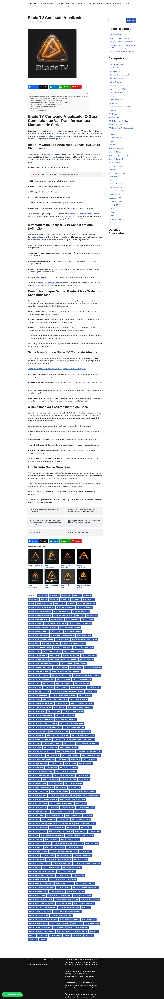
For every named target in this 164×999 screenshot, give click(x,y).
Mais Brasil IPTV (114, 162)
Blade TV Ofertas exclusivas (38, 791)
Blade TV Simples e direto (64, 883)
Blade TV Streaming (63, 887)
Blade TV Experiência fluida (65, 715)
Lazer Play (112, 145)
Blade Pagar (54, 599)
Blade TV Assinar (87, 619)
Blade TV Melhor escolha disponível (41, 771)
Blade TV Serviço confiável (38, 879)
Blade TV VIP (94, 931)
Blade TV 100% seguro (44, 603)
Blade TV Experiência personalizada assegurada (45, 727)
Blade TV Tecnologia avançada (84, 903)
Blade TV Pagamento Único (85, 807)
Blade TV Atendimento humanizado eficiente (43, 627)
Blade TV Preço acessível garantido (60, 831)
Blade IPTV (87, 595)
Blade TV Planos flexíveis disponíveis (60, 823)
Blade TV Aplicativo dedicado (38, 619)
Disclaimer (38, 960)
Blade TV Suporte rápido (37, 895)
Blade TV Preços (80, 831)
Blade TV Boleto (34, 643)
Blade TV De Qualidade (82, 683)
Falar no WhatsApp (14, 994)
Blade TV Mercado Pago (68, 779)
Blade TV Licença (70, 763)
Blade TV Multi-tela (55, 783)
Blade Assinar (42, 595)
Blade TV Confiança (60, 667)
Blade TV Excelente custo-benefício (80, 707)
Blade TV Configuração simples (39, 671)
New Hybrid (112, 169)
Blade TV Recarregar (64, 855)
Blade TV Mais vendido (36, 767)
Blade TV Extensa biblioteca (58, 731)
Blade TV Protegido (92, 843)
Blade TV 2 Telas (59, 603)
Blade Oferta (33, 599)
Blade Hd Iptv (66, 595)
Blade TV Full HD (69, 743)
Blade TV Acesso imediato (65, 607)
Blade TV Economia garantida (38, 695)
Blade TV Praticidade (57, 827)
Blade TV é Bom (91, 691)
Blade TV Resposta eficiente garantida (87, 863)
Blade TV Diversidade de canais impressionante (67, 691)
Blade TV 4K (71, 603)
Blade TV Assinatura (35, 623)
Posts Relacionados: (41, 110)
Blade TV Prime (33, 835)
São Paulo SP (113, 205)
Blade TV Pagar (80, 811)
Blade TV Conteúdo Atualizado (50, 136)
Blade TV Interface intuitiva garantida (41, 759)
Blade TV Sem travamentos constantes (41, 875)
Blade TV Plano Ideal (48, 819)
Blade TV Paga (53, 807)
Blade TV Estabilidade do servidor (40, 707)
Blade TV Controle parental (82, 679)
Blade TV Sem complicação (51, 867)
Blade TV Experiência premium (74, 727)
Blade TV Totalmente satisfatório (40, 911)
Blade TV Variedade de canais (78, 927)
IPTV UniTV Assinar (115, 138)
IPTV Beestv (112, 114)
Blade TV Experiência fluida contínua (41, 719)
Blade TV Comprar (67, 663)
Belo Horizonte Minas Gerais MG (119, 75)
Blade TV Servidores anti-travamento (41, 883)
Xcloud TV (112, 223)
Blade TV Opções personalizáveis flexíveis (43, 799)
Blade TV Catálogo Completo (73, 651)
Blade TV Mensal (34, 779)
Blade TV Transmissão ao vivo (38, 915)
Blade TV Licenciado (85, 763)
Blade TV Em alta (34, 699)
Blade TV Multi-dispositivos (37, 783)
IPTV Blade (67, 935)
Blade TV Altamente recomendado (40, 615)
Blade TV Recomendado (36, 859)
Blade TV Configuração (93, 667)
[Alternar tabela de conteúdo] (85, 93)
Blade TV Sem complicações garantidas (42, 871)
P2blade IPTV (33, 939)
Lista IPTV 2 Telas (114, 152)
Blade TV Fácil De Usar (36, 735)
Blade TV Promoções (51, 839)
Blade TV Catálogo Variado (38, 655)
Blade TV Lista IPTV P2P (117, 78)
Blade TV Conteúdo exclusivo (61, 675)
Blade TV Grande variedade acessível (41, 751)
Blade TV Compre (80, 663)
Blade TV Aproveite (72, 619)
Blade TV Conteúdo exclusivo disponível (87, 675)
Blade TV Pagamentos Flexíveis (39, 811)
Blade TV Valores (60, 927)
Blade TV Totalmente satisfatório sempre (67, 911)
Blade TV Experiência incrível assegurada (43, 723)
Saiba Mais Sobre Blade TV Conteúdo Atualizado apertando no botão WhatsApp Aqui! (57, 369)
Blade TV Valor (77, 923)
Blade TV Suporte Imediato (75, 891)
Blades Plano (42, 935)
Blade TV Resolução (80, 859)
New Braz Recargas (115, 166)
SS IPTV (111, 208)
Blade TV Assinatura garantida (55, 623)
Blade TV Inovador (53, 755)
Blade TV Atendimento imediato (70, 627)
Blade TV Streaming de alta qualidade (85, 887)
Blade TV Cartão (34, 651)
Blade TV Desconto (35, 687)
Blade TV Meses (84, 779)
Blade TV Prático (72, 827)
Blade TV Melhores (83, 775)
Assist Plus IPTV (114, 71)
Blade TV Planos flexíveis (37, 823)
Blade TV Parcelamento (36, 815)
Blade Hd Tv (77, 595)
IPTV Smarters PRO (79, 3)
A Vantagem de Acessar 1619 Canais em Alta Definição (48, 100)
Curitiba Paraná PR (115, 100)
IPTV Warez (112, 141)
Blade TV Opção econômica (59, 791)
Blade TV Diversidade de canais (39, 691)
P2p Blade (43, 939)
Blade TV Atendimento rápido (38, 631)
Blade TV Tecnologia (64, 903)
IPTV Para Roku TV (115, 124)
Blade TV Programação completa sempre (79, 835)
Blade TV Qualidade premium (38, 851)
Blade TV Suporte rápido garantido (59, 895)
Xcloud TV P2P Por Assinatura (118, 38)
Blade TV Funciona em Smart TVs (87, 743)
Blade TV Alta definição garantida (40, 611)
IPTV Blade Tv (77, 935)
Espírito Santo (113, 103)
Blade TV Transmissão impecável (61, 915)
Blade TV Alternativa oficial (63, 615)
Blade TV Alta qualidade (62, 611)
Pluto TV (111, 180)
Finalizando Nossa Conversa (41, 108)
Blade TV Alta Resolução (81, 611)
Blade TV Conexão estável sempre (40, 667)
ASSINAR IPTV (113, 68)
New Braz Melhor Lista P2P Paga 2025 (121, 51)
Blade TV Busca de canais (50, 643)
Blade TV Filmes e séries (62, 739)
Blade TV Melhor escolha (68, 767)
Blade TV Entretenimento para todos (55, 699)
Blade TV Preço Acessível (37, 831)
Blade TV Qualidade (35, 847)
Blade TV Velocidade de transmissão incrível (72, 931)
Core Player (112, 96)
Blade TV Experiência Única (38, 731)
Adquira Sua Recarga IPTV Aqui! (99, 3)
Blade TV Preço (86, 827)
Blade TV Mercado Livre (50, 779)
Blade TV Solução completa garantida (41, 887)
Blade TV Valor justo (92, 923)
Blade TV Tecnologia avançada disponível (42, 907)
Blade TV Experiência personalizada (72, 723)
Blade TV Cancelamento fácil (83, 647)
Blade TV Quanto (85, 851)
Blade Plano (65, 599)
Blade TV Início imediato (36, 755)
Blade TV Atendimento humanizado (80, 623)
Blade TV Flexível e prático (52, 743)
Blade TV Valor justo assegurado (40, 927)
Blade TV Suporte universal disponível (41, 903)
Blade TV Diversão (94, 687)
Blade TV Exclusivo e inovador (73, 711)
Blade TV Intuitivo (63, 759)
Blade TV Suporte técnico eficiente (66, 899)
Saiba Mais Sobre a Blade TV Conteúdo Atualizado (47, 104)
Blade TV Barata (34, 639)
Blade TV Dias (48, 687)
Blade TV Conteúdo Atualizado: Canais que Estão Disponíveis (50, 98)
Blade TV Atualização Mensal (38, 635)
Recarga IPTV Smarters (116, 184)
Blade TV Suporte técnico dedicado (40, 899)
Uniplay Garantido (114, 35)
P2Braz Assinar (113, 177)
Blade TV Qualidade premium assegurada (63, 851)
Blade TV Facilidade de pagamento (40, 739)
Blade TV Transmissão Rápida (69, 919)
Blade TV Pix (88, 815)
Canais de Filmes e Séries (117, 89)
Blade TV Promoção (35, 839)
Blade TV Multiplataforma (73, 783)
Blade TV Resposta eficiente (62, 863)
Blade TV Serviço (78, 875)
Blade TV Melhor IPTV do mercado (40, 775)
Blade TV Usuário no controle (60, 923)
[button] (121, 3)
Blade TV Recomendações (82, 855)
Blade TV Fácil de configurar (80, 731)
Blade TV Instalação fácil (70, 755)
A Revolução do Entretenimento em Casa (44, 106)
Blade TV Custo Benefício (64, 683)
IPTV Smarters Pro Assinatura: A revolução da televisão (58, 174)
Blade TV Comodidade (89, 655)
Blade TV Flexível (34, 743)
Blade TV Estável (59, 707)
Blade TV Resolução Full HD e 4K (39, 863)
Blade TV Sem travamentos (66, 871)
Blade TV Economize (85, 695)
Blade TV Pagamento (67, 807)
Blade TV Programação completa (52, 835)
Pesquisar (111, 17)
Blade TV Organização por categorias (72, 799)
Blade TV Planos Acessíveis (81, 819)
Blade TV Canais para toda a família (73, 643)
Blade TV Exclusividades (37, 711)
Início (68, 3)
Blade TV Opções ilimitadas (37, 795)
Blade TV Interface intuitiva (91, 755)
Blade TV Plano (34, 819)
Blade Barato (54, 595)
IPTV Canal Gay (113, 117)
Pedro (32, 22)
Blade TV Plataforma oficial (38, 827)
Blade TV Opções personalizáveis (88, 795)
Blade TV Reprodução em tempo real (59, 859)
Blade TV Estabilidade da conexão (82, 703)
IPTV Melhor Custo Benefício (118, 121)
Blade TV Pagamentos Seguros (62, 811)
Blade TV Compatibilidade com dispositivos (63, 659)
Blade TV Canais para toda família (40, 647)
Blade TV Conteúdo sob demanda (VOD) (41, 679)
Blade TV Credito (34, 683)
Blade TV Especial (62, 703)
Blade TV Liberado (56, 763)
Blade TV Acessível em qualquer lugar (41, 607)
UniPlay (111, 212)
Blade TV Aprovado (57, 619)
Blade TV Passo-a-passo (55, 815)
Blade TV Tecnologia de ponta (69, 907)
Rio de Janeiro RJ (114, 198)
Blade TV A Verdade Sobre (86, 603)
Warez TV (111, 216)
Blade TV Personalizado (73, 815)
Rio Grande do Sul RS (116, 201)
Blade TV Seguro (34, 867)
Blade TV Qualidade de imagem (54, 847)
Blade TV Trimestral (89, 919)
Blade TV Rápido (34, 855)
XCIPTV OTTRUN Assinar (117, 219)
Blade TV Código (55, 655)
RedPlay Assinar (114, 194)
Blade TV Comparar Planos (38, 659)
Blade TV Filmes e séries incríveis (83, 739)
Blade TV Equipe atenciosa (78, 699)
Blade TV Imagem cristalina (65, 751)
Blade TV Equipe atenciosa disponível (41, 703)
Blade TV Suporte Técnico (82, 895)
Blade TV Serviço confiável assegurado (63, 879)
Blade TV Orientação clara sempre (61, 803)
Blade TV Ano (79, 615)
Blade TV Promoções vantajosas (39, 843)
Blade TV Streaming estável (38, 891)
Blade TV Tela (86, 907)
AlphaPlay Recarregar (115, 64)
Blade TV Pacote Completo (37, 807)
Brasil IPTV (112, 85)
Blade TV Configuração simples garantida (66, 671)
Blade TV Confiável (76, 667)
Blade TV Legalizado (89, 759)
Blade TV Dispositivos (78, 687)
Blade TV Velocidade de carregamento (41, 931)
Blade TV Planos (63, 819)
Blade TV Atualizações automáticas (63, 635)
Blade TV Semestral (63, 875)
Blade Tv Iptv (75, 759)
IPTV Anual (112, 110)
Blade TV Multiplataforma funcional (41, 787)
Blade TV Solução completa (85, 883)
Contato (127, 3)
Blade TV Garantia (35, 747)
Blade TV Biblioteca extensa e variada (84, 639)
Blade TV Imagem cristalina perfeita (89, 751)
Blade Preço (76, 599)
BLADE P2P (44, 599)
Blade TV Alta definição (84, 607)
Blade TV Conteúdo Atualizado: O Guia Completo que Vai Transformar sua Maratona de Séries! (59, 96)
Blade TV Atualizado (84, 635)
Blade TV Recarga (48, 855)
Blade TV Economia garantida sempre (63, 695)
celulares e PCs (55, 935)
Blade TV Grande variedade (69, 747)
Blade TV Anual (92, 615)
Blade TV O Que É (61, 787)
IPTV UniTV (112, 134)
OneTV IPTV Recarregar (116, 173)
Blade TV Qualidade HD (74, 847)
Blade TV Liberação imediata (38, 763)
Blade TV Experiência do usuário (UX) (41, 715)
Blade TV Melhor (51, 767)
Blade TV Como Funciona (71, 655)
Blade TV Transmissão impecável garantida (43, 919)
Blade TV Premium (94, 831)
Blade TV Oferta (74, 787)
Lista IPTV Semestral (115, 159)
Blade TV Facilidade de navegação (83, 735)
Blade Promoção (88, 599)
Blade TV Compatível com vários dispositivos (43, 663)
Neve (30, 964)
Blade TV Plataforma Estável (85, 823)
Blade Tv (32, 603)
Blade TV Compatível (86, 659)
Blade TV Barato (47, 639)
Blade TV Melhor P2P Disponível (64, 775)
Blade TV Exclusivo (54, 711)
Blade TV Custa (48, 683)
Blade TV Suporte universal (90, 899)
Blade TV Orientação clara (38, 803)
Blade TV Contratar (63, 679)
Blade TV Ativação (56, 631)
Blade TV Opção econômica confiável (83, 791)
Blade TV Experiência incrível (66, 719)
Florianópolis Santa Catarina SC (119, 107)
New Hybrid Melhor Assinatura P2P (120, 42)
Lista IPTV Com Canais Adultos (119, 155)
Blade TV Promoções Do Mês (70, 839)
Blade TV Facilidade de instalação (58, 735)
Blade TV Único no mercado (38, 923)
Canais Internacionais (115, 92)
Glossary (47, 960)
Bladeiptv (32, 935)
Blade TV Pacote (81, 803)
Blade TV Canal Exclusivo (62, 647)
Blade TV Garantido (50, 747)
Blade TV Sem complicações (72, 867)
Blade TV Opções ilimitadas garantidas (62, 795)
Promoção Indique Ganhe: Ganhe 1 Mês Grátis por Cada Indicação (51, 102)
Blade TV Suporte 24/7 (57, 891)
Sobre (68, 6)
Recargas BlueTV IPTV (116, 187)
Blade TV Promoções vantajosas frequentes (68, 843)
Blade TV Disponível (62, 687)
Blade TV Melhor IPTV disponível (66, 771)
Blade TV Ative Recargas (73, 631)
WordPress (43, 964)
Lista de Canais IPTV (115, 148)
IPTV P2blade (88, 935)
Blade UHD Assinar (115, 82)
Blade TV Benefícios (62, 639)
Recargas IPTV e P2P (115, 191)
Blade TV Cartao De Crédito (52, 651)
